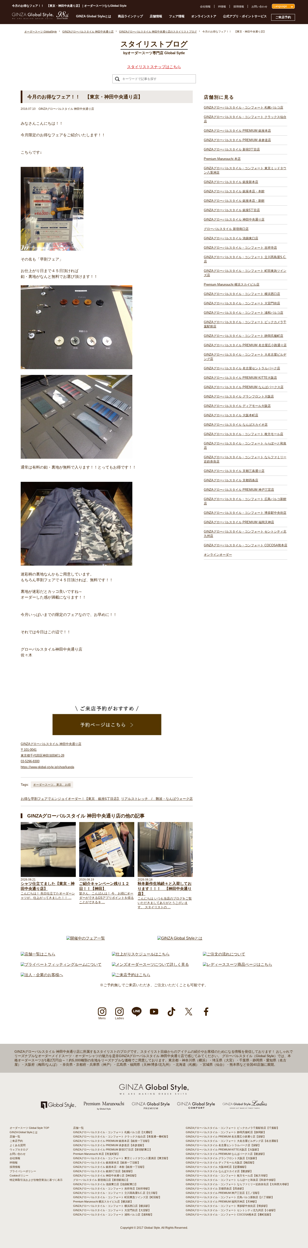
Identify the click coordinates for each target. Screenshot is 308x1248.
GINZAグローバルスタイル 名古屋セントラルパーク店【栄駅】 (223, 1145)
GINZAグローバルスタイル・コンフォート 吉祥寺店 (240, 247)
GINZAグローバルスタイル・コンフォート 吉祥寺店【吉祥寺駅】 (112, 1188)
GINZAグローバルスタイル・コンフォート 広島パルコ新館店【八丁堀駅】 (230, 1197)
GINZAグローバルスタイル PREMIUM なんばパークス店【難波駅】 (226, 1153)
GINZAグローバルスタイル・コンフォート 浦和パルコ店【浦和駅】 (113, 1214)
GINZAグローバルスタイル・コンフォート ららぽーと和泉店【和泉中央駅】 (231, 1179)
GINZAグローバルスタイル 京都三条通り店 (234, 471)
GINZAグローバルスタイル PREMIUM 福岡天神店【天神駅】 (222, 1201)
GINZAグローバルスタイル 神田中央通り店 (234, 219)
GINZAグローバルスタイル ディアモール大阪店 (237, 406)
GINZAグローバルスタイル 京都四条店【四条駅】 (215, 1188)
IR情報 (222, 6)
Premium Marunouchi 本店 (222, 159)
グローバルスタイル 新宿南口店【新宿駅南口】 (101, 1179)
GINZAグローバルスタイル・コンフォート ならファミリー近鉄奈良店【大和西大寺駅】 (238, 1184)
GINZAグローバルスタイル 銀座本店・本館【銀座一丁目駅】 (109, 1166)
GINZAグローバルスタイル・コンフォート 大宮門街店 (242, 303)
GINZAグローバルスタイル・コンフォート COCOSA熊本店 (245, 545)
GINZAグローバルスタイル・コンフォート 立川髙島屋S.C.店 (245, 259)
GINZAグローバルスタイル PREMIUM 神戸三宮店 (239, 489)
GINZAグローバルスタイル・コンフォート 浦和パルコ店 (243, 312)
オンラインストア (203, 16)
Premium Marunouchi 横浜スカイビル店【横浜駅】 (103, 1201)
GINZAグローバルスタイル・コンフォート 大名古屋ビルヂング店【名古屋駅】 (232, 1140)
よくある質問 (18, 1145)
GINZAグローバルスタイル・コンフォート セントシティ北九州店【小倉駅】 (231, 1210)
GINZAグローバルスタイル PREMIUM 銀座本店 (237, 130)
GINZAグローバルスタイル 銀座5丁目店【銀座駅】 (103, 1171)
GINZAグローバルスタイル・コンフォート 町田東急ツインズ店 (245, 273)
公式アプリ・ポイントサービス (245, 16)
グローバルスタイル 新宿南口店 (226, 229)
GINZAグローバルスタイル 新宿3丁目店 (232, 149)
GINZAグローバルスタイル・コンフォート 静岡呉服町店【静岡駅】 (226, 1132)
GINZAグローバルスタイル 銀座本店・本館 (234, 191)
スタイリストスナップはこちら (154, 67)
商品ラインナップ (130, 16)
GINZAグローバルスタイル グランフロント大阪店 (239, 396)
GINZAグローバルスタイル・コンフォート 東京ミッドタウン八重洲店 (245, 170)
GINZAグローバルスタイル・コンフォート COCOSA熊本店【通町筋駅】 (229, 1214)
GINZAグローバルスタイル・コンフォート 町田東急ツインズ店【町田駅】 (117, 1197)
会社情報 (205, 6)
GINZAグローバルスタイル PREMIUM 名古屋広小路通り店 (245, 345)
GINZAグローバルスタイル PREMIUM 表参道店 (237, 140)
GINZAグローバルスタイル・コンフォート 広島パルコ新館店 (245, 501)
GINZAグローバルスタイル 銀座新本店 (231, 182)
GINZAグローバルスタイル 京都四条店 (231, 480)
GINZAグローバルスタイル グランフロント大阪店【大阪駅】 (222, 1158)
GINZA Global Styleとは (93, 16)
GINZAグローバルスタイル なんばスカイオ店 (236, 424)
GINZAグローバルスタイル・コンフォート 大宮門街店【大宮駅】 (112, 1210)
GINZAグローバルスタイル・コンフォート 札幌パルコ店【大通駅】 (113, 1132)
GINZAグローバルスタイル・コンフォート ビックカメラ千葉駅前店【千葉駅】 (232, 1127)
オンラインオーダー (218, 554)
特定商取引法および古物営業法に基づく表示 (36, 1179)
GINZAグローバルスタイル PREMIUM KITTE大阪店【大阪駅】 (223, 1149)
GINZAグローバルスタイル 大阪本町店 (231, 415)
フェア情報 (177, 16)
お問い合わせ (259, 6)
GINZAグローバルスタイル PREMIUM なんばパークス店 (243, 387)
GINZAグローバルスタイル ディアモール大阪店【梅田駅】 (221, 1162)
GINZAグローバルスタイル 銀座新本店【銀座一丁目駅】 (106, 1162)
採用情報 (238, 6)
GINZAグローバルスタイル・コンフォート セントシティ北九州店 (245, 534)
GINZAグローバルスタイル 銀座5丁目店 (232, 210)
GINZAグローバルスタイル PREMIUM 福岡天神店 (239, 522)
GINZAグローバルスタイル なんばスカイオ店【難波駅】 (219, 1171)
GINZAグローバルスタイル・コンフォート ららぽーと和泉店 (245, 446)
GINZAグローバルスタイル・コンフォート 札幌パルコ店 (243, 107)
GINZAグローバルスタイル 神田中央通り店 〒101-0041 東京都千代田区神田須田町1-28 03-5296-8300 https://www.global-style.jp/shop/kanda (51, 755)
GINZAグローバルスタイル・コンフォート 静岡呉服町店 (243, 336)
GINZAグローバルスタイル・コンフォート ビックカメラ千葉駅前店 (245, 324)
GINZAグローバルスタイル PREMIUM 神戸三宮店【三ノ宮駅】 (223, 1192)
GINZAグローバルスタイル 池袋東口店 (231, 238)
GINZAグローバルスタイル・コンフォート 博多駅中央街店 (245, 513)
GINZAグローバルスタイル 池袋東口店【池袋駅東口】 (105, 1184)
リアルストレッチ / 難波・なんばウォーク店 (157, 799)
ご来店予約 (283, 17)
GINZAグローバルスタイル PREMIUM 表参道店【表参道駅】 (109, 1145)
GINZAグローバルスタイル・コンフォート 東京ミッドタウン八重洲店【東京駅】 (121, 1158)
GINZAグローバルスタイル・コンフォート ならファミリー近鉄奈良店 (245, 459)
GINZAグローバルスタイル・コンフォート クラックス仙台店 (245, 119)
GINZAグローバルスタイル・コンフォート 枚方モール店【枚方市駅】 (227, 1175)
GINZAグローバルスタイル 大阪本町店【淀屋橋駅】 (217, 1166)
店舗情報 (156, 16)
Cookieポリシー (19, 1175)
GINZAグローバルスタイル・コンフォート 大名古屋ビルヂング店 (245, 357)
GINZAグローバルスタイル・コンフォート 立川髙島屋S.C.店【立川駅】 (116, 1192)
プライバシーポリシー (23, 1171)
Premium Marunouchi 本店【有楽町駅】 (96, 1153)
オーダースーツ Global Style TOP (29, 1127)
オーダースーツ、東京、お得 (52, 784)
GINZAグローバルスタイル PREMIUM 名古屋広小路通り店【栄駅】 (226, 1136)
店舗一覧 (15, 1136)
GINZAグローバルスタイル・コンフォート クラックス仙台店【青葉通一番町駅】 (121, 1136)
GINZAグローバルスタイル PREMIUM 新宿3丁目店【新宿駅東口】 (112, 1149)
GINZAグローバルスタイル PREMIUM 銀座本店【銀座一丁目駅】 (112, 1140)
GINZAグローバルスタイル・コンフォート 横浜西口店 (242, 294)
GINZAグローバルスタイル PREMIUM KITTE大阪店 (240, 377)
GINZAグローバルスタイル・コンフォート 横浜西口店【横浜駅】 (112, 1205)
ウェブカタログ (19, 1149)
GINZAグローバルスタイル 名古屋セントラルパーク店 (242, 368)
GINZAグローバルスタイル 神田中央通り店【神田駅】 (105, 1175)
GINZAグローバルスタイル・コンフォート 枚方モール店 (243, 434)
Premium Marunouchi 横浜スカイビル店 (231, 284)
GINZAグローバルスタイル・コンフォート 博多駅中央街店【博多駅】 (227, 1205)
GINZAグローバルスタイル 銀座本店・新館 (234, 201)
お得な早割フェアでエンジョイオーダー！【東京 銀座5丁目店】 (70, 799)
